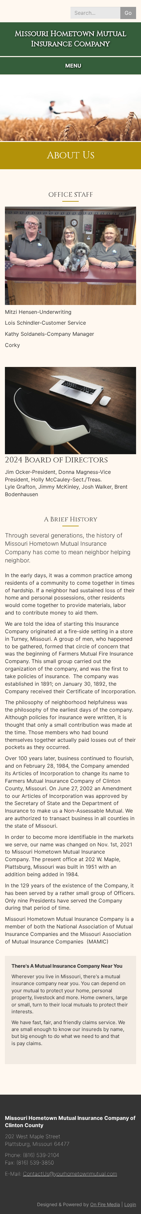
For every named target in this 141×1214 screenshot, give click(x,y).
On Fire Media (105, 1204)
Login (130, 1204)
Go (128, 13)
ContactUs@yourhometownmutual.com (70, 1173)
